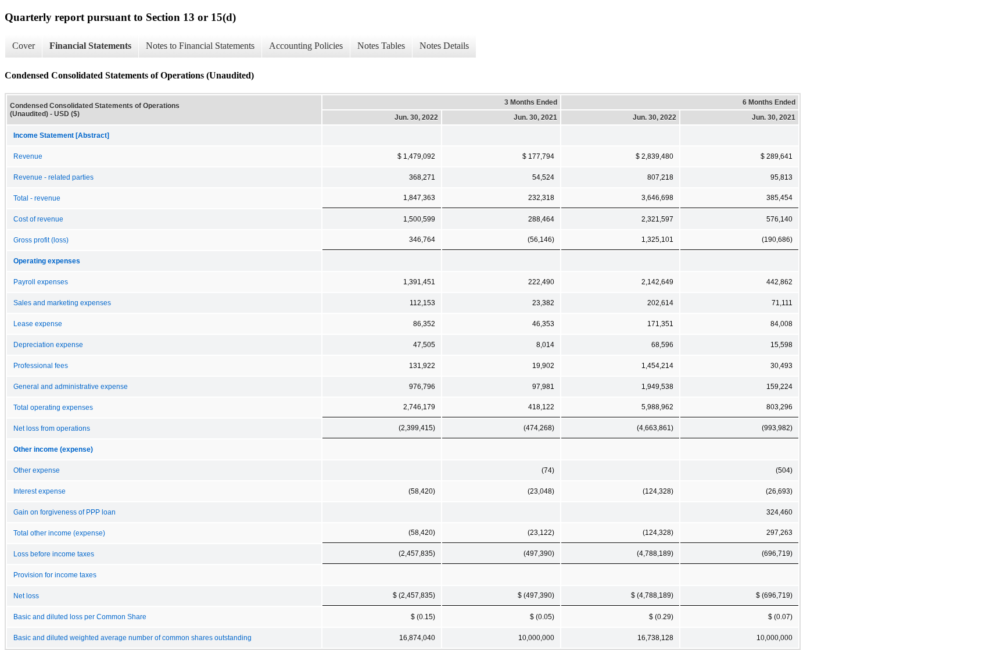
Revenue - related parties (53, 177)
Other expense (36, 470)
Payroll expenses (40, 281)
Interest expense (39, 491)
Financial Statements (90, 46)
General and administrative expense (70, 386)
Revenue (27, 156)
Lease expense (37, 323)
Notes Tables (381, 46)
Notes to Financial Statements (200, 46)
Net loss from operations (51, 428)
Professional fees (40, 365)
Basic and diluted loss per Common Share (79, 616)
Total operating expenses (53, 407)
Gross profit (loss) (41, 240)
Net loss (26, 595)
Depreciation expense (48, 344)
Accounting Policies (306, 46)
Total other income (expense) (59, 533)
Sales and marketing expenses (62, 302)
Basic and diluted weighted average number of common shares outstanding (132, 637)
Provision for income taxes (54, 575)
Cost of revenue (38, 219)
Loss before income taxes (53, 554)
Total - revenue (36, 198)
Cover (23, 46)
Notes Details (444, 46)
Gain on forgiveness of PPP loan (64, 512)
